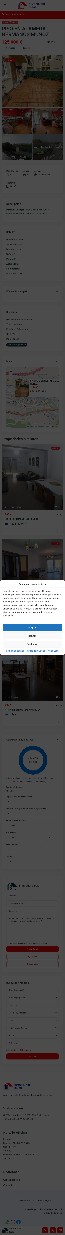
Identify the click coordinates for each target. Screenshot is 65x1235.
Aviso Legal (53, 650)
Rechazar (32, 635)
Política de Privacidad (36, 650)
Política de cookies (15, 650)
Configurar (32, 644)
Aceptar (32, 627)
